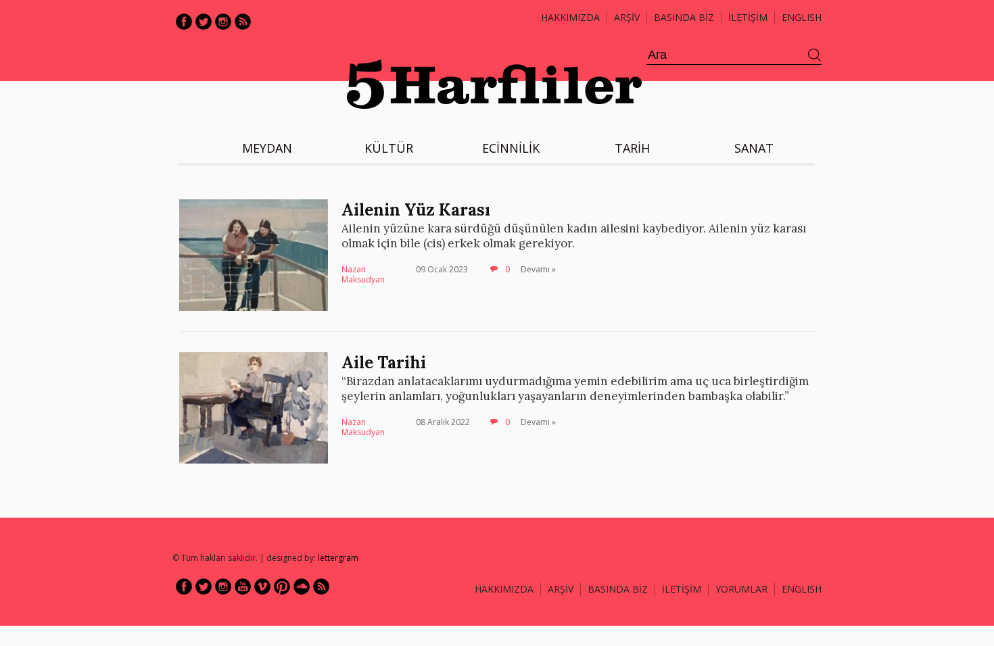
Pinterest (282, 586)
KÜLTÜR (388, 148)
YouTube (243, 586)
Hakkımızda (570, 17)
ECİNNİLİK (511, 148)
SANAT (754, 148)
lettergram (338, 558)
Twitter (203, 22)
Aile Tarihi (383, 362)
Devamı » (538, 269)
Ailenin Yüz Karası (415, 209)
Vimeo (262, 586)
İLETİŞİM (747, 17)
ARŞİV (627, 17)
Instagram (223, 22)
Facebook (184, 22)
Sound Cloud (301, 586)
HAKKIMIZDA (504, 588)
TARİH (632, 148)
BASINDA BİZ (684, 17)
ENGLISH (802, 17)
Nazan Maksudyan (363, 275)
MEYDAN (267, 148)
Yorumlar (741, 588)
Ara (815, 55)
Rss (243, 22)
